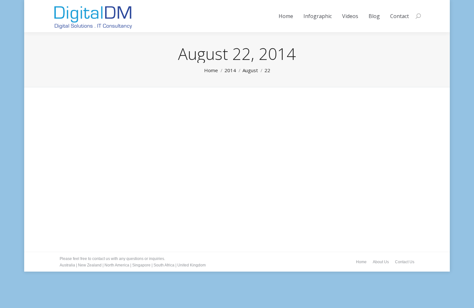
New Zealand (90, 265)
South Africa (163, 265)
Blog (72, 203)
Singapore (141, 265)
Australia (67, 265)
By (87, 203)
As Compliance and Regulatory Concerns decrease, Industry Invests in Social (173, 193)
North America (116, 265)
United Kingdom (191, 265)
